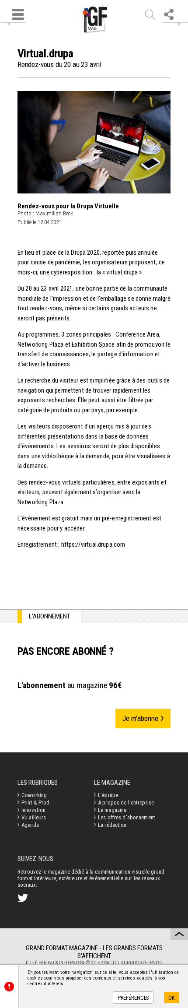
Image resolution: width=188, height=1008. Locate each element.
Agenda (30, 825)
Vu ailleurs (33, 817)
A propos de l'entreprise (126, 802)
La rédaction (112, 825)
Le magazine (112, 810)
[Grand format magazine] (94, 19)
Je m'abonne (140, 718)
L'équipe (108, 795)
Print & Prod (35, 802)
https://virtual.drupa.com (93, 544)
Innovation (33, 810)
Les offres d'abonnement (126, 817)
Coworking (34, 795)
